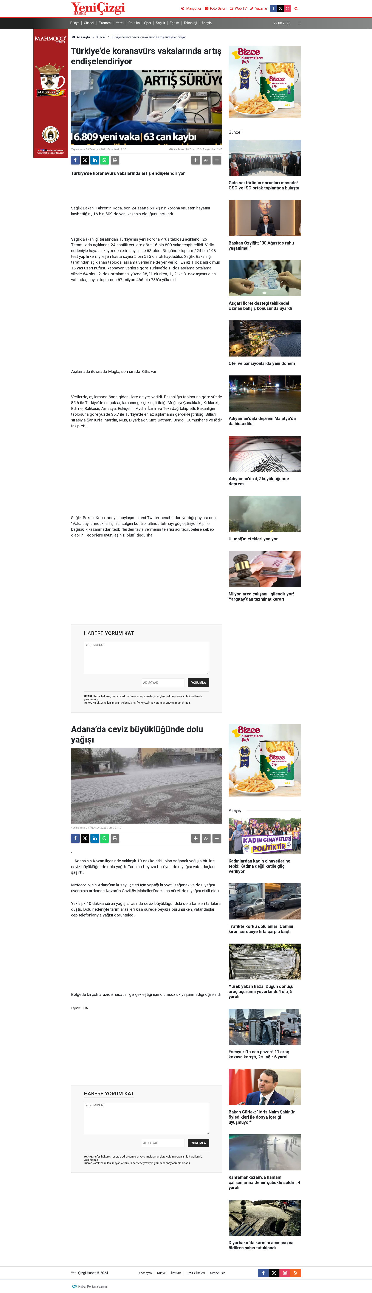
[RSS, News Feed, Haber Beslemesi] (295, 1273)
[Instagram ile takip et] (287, 8)
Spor (147, 23)
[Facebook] (75, 160)
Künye (161, 1273)
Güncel (89, 23)
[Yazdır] (115, 160)
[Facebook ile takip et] (273, 8)
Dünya (74, 23)
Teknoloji (190, 23)
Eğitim (174, 23)
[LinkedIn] (94, 160)
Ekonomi (105, 23)
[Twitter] (85, 160)
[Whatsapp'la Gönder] (104, 160)
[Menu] (299, 23)
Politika (134, 23)
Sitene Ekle (217, 1273)
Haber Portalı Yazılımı (92, 1286)
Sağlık (160, 23)
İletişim (176, 1273)
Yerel (120, 23)
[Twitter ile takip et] (280, 8)
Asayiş (207, 23)
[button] (195, 160)
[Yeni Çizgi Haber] (98, 8)
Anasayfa (83, 37)
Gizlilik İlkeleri (195, 1273)
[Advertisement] (146, 320)
